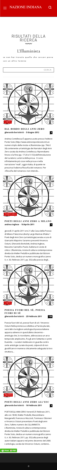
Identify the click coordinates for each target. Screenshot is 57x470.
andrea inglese (12, 224)
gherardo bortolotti (14, 132)
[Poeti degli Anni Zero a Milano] (28, 196)
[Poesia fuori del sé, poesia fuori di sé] (28, 284)
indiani (8, 394)
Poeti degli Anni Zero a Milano (28, 221)
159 (50, 316)
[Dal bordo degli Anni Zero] (28, 103)
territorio (10, 214)
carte (8, 121)
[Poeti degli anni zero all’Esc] (28, 376)
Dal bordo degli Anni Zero (25, 128)
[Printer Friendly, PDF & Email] (8, 451)
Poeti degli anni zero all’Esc (27, 401)
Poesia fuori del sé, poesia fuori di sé (25, 311)
